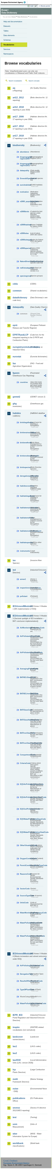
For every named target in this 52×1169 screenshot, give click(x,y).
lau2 (15, 1053)
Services (6, 49)
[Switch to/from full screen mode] (36, 6)
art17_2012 (18, 126)
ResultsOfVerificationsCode (25, 981)
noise (15, 1089)
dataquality (24, 171)
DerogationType (25, 974)
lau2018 (17, 1060)
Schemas (7, 40)
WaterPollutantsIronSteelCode (25, 936)
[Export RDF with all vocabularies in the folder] (45, 145)
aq (14, 88)
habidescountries (25, 486)
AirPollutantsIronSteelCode (25, 652)
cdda (15, 284)
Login (31, 6)
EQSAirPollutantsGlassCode (25, 784)
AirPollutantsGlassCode (25, 636)
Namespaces (8, 54)
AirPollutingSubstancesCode (25, 966)
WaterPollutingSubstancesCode (25, 1003)
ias (14, 560)
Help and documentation (12, 22)
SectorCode (25, 889)
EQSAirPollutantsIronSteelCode (25, 797)
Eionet (14, 17)
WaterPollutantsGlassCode (25, 923)
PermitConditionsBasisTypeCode (25, 865)
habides (17, 413)
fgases (16, 373)
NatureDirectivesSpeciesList (25, 261)
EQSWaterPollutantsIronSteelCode (25, 832)
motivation (24, 192)
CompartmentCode (25, 755)
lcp (14, 1069)
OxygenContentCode (25, 859)
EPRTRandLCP (20, 335)
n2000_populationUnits (25, 201)
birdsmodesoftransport (25, 456)
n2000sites (24, 233)
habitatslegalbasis (25, 496)
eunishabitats (25, 185)
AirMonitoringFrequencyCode (25, 628)
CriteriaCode (25, 763)
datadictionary (20, 297)
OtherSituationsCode (25, 845)
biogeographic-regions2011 (25, 164)
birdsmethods (25, 443)
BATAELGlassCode (25, 677)
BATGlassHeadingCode (25, 720)
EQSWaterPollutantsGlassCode (25, 819)
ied (14, 570)
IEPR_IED (18, 1015)
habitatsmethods (25, 518)
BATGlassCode (25, 710)
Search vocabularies (15, 81)
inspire (16, 1027)
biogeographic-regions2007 (25, 158)
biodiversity (19, 145)
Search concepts (34, 81)
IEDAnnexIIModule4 (21, 953)
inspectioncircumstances (25, 588)
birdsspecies (25, 467)
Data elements (9, 35)
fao (14, 363)
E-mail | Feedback (10, 1161)
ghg (15, 403)
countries (24, 382)
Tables (6, 31)
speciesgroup (25, 276)
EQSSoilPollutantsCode (25, 809)
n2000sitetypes (25, 240)
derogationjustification (25, 476)
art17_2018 (18, 136)
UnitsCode (24, 903)
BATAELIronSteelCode (25, 694)
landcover (18, 1037)
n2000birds (24, 212)
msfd (15, 1079)
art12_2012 (18, 97)
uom (15, 1124)
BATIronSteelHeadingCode (25, 743)
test (14, 1117)
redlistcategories (25, 268)
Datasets (6, 26)
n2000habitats (25, 225)
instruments (25, 551)
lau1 (15, 1046)
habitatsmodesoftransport (25, 531)
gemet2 (16, 397)
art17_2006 (18, 116)
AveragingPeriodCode (25, 669)
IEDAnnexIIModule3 (21, 616)
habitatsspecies (25, 542)
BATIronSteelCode (25, 733)
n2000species (25, 248)
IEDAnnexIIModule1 (21, 606)
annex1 (23, 579)
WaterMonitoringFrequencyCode (25, 913)
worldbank (18, 1143)
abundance (24, 152)
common (17, 291)
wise (15, 1134)
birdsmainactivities (25, 433)
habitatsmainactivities (25, 508)
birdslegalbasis (25, 422)
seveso (16, 1108)
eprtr (15, 325)
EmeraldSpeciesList (25, 178)
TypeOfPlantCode (25, 990)
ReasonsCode (25, 874)
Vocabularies (8, 45)
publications (19, 1098)
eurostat (17, 356)
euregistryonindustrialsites (21, 347)
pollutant (23, 596)
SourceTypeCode (25, 896)
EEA (14, 2)
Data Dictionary (23, 17)
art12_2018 (18, 107)
